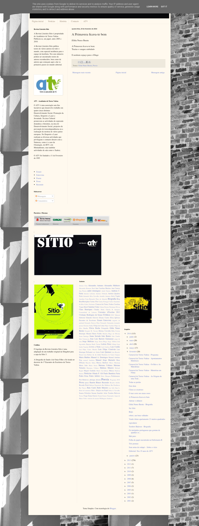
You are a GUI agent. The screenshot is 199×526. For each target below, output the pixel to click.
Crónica (106, 314)
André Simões (106, 291)
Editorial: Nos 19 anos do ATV (141, 451)
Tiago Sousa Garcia (90, 396)
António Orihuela (101, 294)
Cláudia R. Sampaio (113, 310)
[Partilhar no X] (84, 62)
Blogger (113, 508)
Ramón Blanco (95, 382)
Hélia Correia (115, 331)
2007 (129, 482)
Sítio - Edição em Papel (99, 390)
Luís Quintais (106, 352)
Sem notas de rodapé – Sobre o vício (143, 447)
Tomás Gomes (102, 396)
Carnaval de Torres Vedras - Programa (143, 354)
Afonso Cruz (83, 286)
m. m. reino (97, 355)
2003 (129, 493)
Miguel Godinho (90, 371)
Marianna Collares (93, 368)
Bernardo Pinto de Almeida (98, 299)
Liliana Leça (116, 344)
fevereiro (133, 351)
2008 (129, 478)
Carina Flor (94, 301)
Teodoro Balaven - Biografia (140, 426)
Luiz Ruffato (88, 355)
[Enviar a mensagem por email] (79, 62)
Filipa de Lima (99, 325)
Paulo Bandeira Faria (112, 373)
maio (131, 340)
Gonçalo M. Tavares (91, 331)
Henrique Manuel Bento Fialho (90, 333)
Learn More (152, 7)
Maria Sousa (93, 365)
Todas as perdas (135, 382)
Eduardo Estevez (92, 317)
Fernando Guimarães (107, 323)
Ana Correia (115, 288)
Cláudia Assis (99, 309)
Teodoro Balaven (114, 393)
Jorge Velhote (112, 341)
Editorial (82, 317)
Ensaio (38, 171)
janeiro (132, 455)
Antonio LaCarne (89, 294)
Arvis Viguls (115, 296)
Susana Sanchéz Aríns (99, 393)
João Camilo (116, 336)
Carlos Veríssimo (89, 304)
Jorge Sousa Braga (101, 341)
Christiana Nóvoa (114, 307)
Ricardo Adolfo (115, 383)
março (132, 348)
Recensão (39, 184)
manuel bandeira (88, 360)
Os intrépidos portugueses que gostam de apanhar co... (144, 431)
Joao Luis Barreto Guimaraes (101, 338)
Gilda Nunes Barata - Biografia (141, 404)
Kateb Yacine (96, 344)
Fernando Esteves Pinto (92, 323)
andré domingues (94, 290)
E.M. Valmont (115, 315)
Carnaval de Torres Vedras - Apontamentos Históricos (145, 359)
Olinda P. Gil (97, 373)
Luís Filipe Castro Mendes (88, 349)
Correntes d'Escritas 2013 (109, 312)
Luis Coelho (115, 346)
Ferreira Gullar (88, 326)
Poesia (95, 65)
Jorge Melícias (88, 341)
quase (87, 382)
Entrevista (40, 175)
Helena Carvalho (105, 331)
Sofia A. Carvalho (114, 390)
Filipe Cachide (109, 326)
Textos (81, 396)
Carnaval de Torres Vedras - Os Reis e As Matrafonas (145, 365)
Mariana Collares (105, 365)
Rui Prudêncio (115, 385)
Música (111, 371)
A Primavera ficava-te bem (139, 397)
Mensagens (41, 196)
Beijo (131, 411)
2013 (129, 460)
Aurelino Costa (84, 299)
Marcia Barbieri (102, 363)
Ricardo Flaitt (84, 385)
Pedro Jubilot (94, 376)
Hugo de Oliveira (114, 334)
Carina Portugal (104, 302)
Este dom (132, 386)
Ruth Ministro (102, 387)
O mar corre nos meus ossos (139, 393)
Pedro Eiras (83, 376)
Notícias (51, 21)
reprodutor (133, 423)
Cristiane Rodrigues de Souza (90, 315)
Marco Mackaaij (114, 363)
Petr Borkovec (84, 380)
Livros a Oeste (95, 346)
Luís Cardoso (105, 347)
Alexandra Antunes (95, 285)
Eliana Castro (104, 317)
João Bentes (106, 336)
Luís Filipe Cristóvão (107, 349)
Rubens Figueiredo (95, 385)
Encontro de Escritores (87, 320)
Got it (164, 7)
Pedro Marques (106, 376)
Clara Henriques (85, 309)
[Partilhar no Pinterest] (89, 62)
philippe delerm (95, 380)
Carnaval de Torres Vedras (104, 304)
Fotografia (104, 328)
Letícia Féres (106, 344)
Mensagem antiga (157, 72)
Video (85, 398)
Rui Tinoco (82, 388)
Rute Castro (91, 387)
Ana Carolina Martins (103, 288)
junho (131, 336)
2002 (129, 497)
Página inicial (37, 21)
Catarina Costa (93, 307)
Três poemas (133, 443)
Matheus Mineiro (107, 368)
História (63, 21)
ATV (85, 21)
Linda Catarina (84, 347)
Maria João (83, 365)
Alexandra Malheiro (112, 285)
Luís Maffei (96, 352)
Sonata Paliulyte (85, 393)
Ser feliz (132, 408)
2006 (129, 486)
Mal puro (132, 436)
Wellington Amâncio (106, 398)
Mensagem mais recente (81, 72)
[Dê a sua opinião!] (81, 62)
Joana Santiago (84, 336)
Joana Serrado (95, 336)
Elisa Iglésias (115, 317)
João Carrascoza (84, 339)
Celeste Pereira (104, 307)
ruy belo (112, 388)
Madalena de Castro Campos (111, 355)
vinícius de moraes (93, 398)
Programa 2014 (115, 380)
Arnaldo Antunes (105, 296)
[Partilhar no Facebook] (87, 62)
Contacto (75, 21)
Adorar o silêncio (135, 400)
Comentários (42, 200)
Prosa (38, 181)
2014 (129, 333)
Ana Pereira (83, 291)
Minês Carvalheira (102, 371)
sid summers (87, 390)
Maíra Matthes (84, 357)
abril (131, 344)
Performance (115, 376)
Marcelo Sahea (90, 363)
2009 (129, 475)
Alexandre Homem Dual (87, 288)
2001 (129, 500)
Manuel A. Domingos (99, 357)
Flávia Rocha (94, 328)
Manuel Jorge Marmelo (105, 360)
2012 (129, 464)
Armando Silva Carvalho (91, 296)
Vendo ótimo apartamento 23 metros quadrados (147, 419)
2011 (129, 467)
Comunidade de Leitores (88, 312)
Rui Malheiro (106, 385)
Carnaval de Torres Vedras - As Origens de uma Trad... (145, 377)
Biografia (112, 298)
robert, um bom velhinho (138, 415)
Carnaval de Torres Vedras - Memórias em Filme (145, 371)
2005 (129, 490)
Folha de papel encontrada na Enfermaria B (145, 440)
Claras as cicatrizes (136, 389)
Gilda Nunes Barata (85, 65)
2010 (129, 471)
